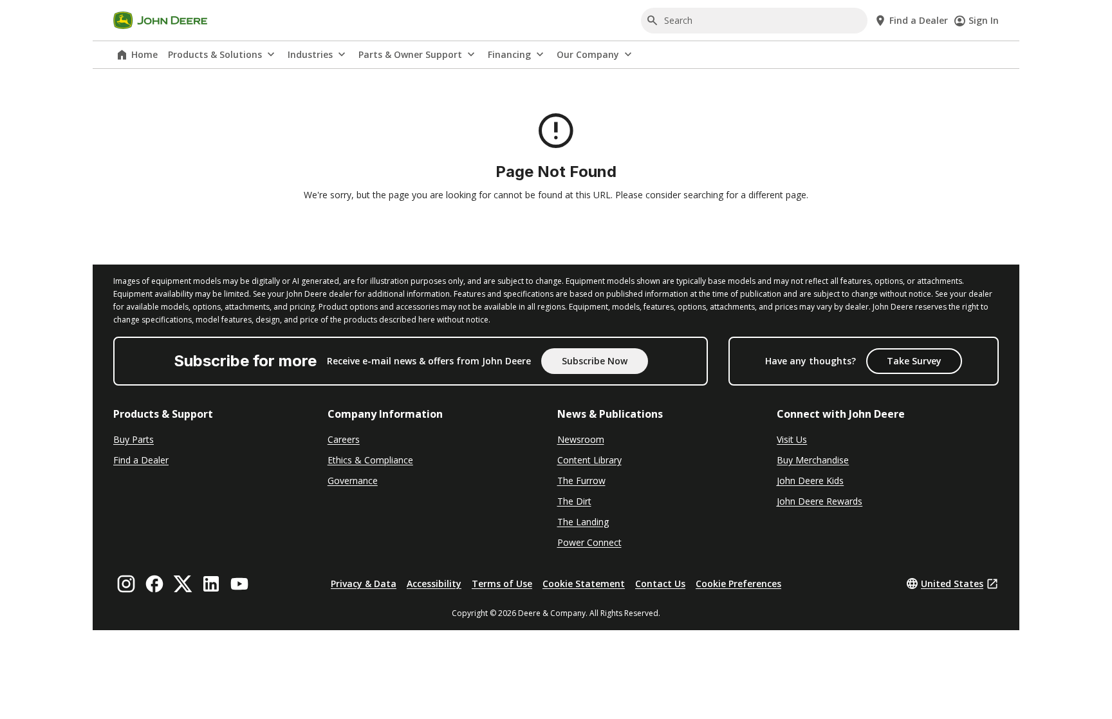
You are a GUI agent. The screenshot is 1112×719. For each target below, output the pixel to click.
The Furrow (581, 480)
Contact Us (660, 583)
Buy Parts (133, 439)
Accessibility (434, 583)
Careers (344, 439)
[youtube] (239, 584)
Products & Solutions (215, 54)
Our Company (588, 54)
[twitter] (183, 584)
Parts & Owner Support (410, 54)
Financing (509, 54)
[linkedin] (211, 584)
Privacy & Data (363, 583)
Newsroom (580, 439)
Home (144, 54)
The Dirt (574, 501)
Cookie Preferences (738, 583)
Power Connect (589, 542)
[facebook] (154, 584)
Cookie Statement (583, 583)
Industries (310, 54)
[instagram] (126, 584)
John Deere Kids (810, 480)
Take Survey (914, 361)
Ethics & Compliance (370, 460)
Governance (353, 480)
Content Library (589, 460)
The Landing (583, 522)
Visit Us (792, 439)
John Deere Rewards (819, 501)
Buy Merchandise (813, 460)
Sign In (983, 20)
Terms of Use (502, 583)
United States (952, 583)
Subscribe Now (594, 361)
